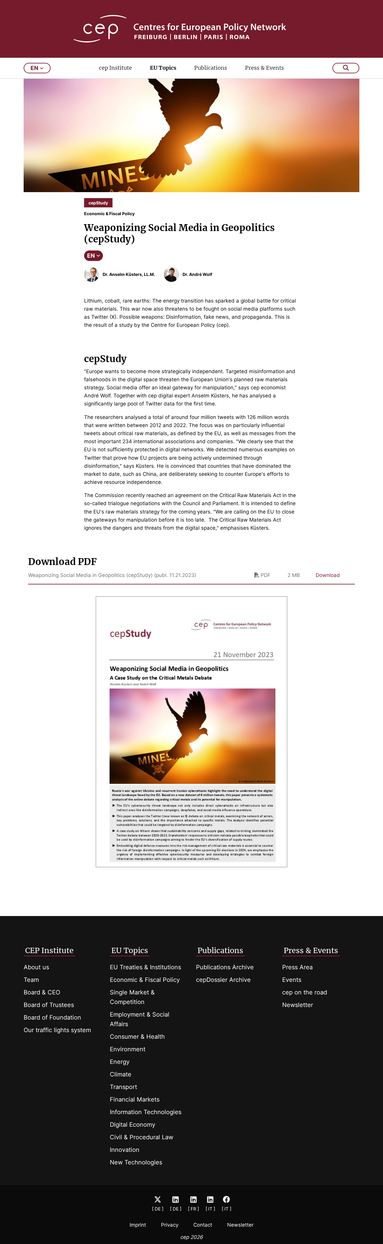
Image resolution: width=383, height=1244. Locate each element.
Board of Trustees (49, 1004)
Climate (120, 1074)
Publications (210, 67)
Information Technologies (145, 1112)
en (34, 68)
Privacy (169, 1225)
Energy (120, 1061)
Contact (202, 1225)
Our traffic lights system (57, 1030)
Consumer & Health (137, 1036)
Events (291, 979)
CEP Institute (49, 950)
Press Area (297, 967)
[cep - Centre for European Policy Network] (192, 28)
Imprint (138, 1225)
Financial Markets (134, 1099)
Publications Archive (225, 967)
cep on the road (304, 992)
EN (91, 255)
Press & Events (264, 67)
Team (31, 979)
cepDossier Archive (223, 979)
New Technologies (136, 1162)
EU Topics (163, 67)
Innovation (124, 1149)
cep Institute (115, 67)
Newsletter (297, 1004)
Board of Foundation (52, 1017)
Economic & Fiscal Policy (145, 979)
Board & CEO (42, 992)
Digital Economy (132, 1124)
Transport (123, 1086)
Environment (127, 1049)
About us (36, 967)
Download (328, 575)
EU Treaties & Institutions (145, 967)
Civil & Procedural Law (141, 1137)
